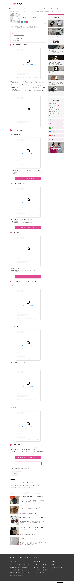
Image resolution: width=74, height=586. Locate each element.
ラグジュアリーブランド (53, 105)
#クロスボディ (14, 487)
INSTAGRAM (54, 124)
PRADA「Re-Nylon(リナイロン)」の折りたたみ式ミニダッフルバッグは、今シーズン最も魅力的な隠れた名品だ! (56, 63)
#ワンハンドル (32, 485)
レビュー (60, 105)
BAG (22, 14)
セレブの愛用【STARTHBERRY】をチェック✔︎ (22, 38)
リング (59, 109)
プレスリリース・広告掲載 (38, 572)
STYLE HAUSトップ (13, 11)
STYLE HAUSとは (36, 564)
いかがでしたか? (17, 40)
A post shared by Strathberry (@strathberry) (25, 77)
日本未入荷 (51, 111)
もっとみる (56, 36)
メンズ (16, 8)
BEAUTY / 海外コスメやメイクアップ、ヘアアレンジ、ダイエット (19, 567)
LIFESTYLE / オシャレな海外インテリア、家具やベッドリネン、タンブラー (20, 569)
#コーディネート (25, 487)
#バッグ (37, 485)
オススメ (59, 111)
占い (52, 8)
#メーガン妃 (14, 485)
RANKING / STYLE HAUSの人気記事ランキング (16, 575)
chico (34, 544)
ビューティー (23, 8)
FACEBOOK (53, 131)
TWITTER (53, 120)
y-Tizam (35, 503)
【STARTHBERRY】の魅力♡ (19, 35)
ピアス (56, 109)
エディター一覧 (36, 569)
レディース (11, 8)
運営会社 (44, 570)
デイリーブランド (52, 113)
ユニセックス (51, 103)
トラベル (38, 8)
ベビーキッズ (45, 8)
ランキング (57, 8)
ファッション (20, 11)
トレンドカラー (54, 107)
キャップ (58, 113)
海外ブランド (57, 103)
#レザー (19, 487)
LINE (52, 127)
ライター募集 (36, 570)
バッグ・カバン (30, 11)
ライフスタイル (31, 8)
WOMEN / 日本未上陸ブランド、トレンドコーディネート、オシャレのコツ (20, 564)
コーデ (50, 115)
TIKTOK (53, 139)
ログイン (44, 572)
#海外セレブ (31, 487)
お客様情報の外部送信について (47, 569)
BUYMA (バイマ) (54, 564)
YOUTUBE (53, 135)
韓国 (50, 107)
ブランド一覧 (36, 567)
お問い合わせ (45, 564)
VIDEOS (63, 8)
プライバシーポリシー (46, 567)
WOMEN (50, 71)
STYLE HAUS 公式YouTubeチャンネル (57, 567)
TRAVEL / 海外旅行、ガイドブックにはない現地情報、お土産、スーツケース (20, 570)
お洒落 (55, 111)
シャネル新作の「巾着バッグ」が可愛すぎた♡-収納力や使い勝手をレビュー (56, 52)
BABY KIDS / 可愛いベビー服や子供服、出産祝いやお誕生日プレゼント (19, 572)
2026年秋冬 (51, 109)
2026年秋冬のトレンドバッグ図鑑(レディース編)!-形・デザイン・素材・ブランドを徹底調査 (56, 83)
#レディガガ (19, 485)
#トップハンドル (25, 485)
